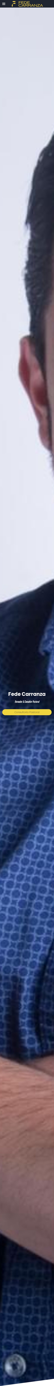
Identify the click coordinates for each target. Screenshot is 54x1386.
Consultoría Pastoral (27, 712)
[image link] (27, 4)
